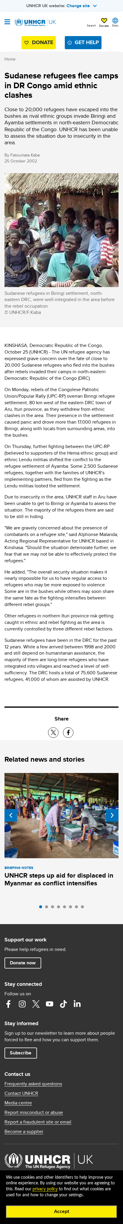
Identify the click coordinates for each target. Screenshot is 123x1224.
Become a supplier (23, 1131)
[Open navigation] (7, 22)
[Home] (35, 22)
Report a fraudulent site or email (37, 1122)
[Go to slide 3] (54, 908)
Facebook (8, 1004)
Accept (61, 1211)
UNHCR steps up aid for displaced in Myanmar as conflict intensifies (58, 879)
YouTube (49, 1004)
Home (10, 59)
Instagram (22, 1004)
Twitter (36, 1004)
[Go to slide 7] (78, 908)
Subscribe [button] (20, 1052)
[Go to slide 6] (72, 908)
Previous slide (10, 815)
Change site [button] (78, 6)
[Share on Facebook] (68, 732)
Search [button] (91, 25)
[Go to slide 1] (42, 908)
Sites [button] (115, 25)
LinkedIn (77, 1004)
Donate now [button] (23, 962)
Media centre (18, 1103)
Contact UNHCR (21, 1093)
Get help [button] (87, 42)
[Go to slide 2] (48, 908)
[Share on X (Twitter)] (53, 732)
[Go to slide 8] (84, 908)
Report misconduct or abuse (33, 1112)
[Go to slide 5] (66, 908)
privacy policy (45, 1189)
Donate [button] (104, 26)
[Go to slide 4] (60, 908)
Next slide (112, 815)
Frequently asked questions (33, 1084)
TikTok (63, 1004)
